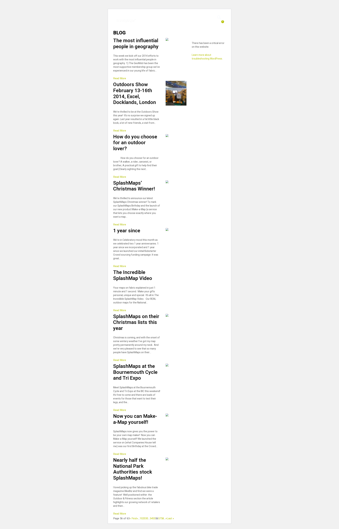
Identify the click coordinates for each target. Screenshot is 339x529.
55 (154, 518)
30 (146, 518)
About (176, 22)
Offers (176, 19)
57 (159, 518)
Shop (160, 19)
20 (143, 518)
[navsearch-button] (219, 17)
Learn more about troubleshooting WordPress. (207, 57)
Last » (170, 518)
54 (151, 518)
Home (146, 19)
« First (133, 518)
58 (162, 518)
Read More (119, 78)
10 (141, 518)
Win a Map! (195, 19)
